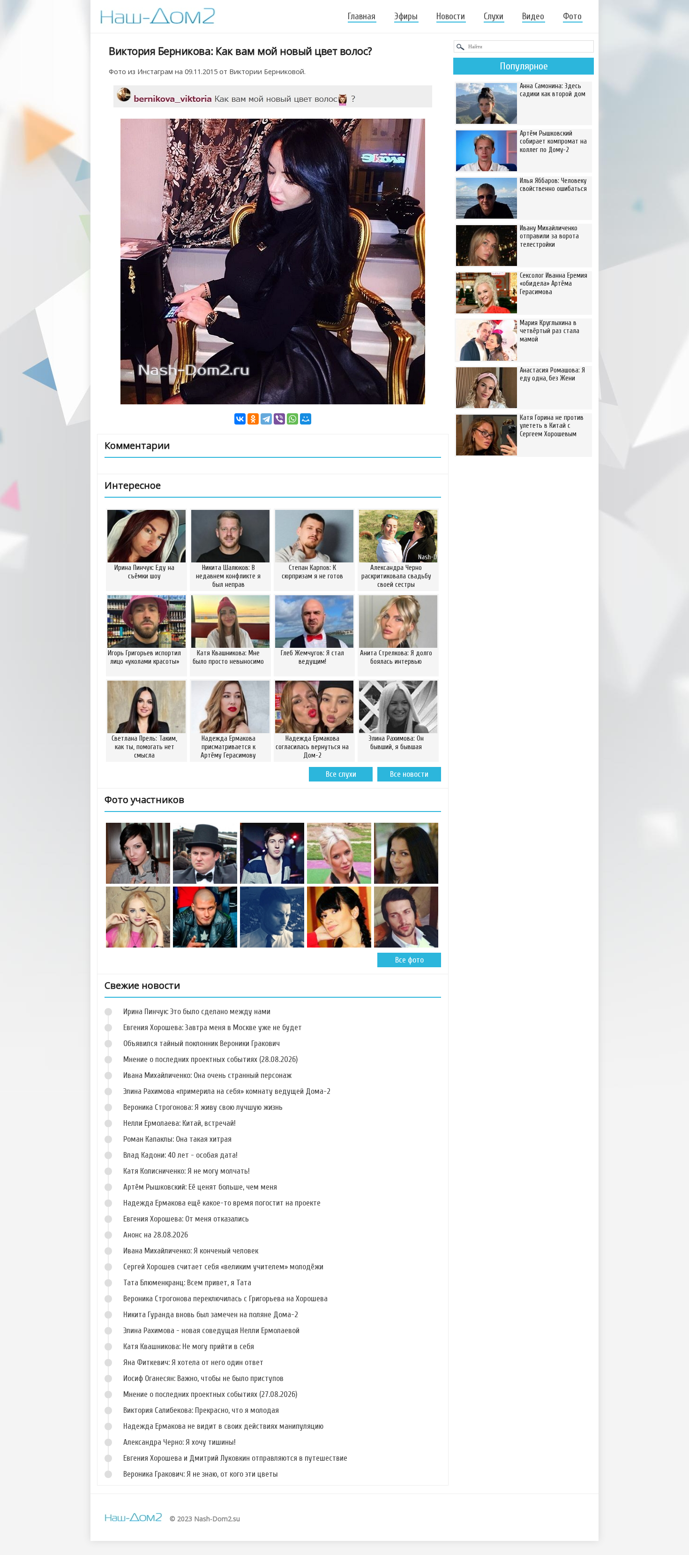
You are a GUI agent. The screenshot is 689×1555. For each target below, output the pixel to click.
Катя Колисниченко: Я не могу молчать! (186, 1171)
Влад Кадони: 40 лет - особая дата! (180, 1155)
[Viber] (279, 419)
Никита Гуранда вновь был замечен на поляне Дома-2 (210, 1314)
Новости (450, 16)
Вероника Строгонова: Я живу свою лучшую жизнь (203, 1107)
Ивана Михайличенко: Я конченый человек (190, 1250)
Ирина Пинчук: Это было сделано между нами (196, 1011)
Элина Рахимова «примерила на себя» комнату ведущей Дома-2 (226, 1091)
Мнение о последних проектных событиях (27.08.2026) (210, 1394)
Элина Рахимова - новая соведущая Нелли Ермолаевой (211, 1330)
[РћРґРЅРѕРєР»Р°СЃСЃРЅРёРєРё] (253, 419)
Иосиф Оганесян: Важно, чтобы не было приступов (203, 1378)
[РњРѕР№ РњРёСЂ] (305, 419)
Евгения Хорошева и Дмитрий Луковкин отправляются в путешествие (235, 1458)
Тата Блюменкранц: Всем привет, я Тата (187, 1282)
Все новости (409, 774)
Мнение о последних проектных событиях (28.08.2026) (210, 1059)
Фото (572, 16)
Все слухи (341, 774)
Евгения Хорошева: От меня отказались (186, 1218)
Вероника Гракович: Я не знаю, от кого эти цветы (200, 1474)
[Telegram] (266, 419)
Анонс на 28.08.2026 (155, 1234)
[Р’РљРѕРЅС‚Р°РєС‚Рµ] (240, 419)
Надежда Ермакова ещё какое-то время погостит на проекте (222, 1202)
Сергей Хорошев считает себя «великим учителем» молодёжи (223, 1266)
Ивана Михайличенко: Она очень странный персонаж (207, 1075)
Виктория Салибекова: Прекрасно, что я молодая (201, 1410)
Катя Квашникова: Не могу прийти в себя (188, 1346)
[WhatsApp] (292, 419)
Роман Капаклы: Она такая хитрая (177, 1139)
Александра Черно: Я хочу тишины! (179, 1442)
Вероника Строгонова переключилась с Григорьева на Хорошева (225, 1298)
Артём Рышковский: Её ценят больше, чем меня (200, 1187)
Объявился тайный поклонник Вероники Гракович (201, 1043)
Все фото (409, 960)
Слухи (493, 16)
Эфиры (406, 16)
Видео (533, 16)
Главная (361, 16)
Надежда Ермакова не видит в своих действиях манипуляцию (223, 1426)
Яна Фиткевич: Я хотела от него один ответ (193, 1362)
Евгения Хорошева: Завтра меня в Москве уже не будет (212, 1027)
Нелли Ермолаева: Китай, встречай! (179, 1123)
